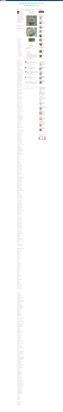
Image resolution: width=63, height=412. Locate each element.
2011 (18, 42)
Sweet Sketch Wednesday (20, 210)
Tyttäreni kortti (19, 225)
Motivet (18, 271)
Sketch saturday (19, 200)
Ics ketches (18, 110)
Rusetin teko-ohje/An (19, 353)
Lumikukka (18, 333)
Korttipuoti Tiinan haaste (20, 130)
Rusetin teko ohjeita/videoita (20, 352)
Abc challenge (18, 64)
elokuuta (19, 48)
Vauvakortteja (18, 232)
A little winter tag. (43, 68)
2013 (18, 40)
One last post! (43, 128)
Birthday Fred (43, 124)
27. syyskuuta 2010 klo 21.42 (30, 79)
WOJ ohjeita (18, 394)
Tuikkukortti (18, 223)
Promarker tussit (19, 184)
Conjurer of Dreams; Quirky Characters (44, 27)
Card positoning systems (20, 85)
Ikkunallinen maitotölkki (20, 308)
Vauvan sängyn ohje (19, 382)
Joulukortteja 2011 (19, 117)
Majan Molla (40, 54)
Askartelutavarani (19, 78)
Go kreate (18, 261)
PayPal (18, 175)
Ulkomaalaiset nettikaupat (20, 228)
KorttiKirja (18, 129)
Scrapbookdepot (19, 278)
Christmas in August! (43, 77)
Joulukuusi (18, 310)
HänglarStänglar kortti (20, 106)
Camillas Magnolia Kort (42, 67)
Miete (17, 156)
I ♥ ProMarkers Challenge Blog (42, 98)
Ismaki (18, 112)
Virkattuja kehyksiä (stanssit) (20, 385)
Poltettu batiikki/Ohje (19, 346)
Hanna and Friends (19, 102)
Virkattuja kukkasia (19, 238)
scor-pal (18, 194)
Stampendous (18, 282)
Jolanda (27, 66)
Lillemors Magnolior (41, 76)
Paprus (18, 277)
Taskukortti (18, 213)
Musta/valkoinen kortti (20, 159)
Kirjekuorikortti (19, 313)
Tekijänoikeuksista (19, 214)
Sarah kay (18, 193)
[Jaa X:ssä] (28, 47)
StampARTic (18, 206)
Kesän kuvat (43, 55)
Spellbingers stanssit (19, 363)
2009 (18, 57)
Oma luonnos (18, 164)
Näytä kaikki (45, 132)
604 (42, 107)
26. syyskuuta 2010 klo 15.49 (30, 64)
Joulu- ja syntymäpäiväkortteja (20, 115)
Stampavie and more (19, 207)
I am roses (18, 108)
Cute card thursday (19, 89)
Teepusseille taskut (19, 374)
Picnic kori (18, 344)
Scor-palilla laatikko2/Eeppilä (20, 357)
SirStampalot (18, 281)
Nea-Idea (18, 161)
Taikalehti (18, 211)
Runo (17, 191)
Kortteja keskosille (19, 126)
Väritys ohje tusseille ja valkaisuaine (20, 388)
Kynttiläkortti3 (19, 329)
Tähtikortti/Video (19, 379)
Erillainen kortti (19, 303)
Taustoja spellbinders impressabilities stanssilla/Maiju (19, 373)
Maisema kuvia (19, 152)
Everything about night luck (42, 48)
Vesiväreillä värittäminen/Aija (20, 383)
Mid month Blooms (43, 103)
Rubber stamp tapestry (20, 190)
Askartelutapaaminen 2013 (20, 72)
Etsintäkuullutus (19, 96)
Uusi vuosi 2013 (19, 231)
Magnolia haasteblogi (19, 149)
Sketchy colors (19, 201)
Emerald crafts (19, 257)
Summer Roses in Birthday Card (43, 31)
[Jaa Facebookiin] (29, 47)
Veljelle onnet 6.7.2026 (43, 44)
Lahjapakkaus (18, 330)
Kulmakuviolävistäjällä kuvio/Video (19, 327)
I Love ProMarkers (19, 109)
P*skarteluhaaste (32, 48)
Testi (17, 216)
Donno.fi (18, 256)
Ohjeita (18, 163)
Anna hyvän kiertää (19, 65)
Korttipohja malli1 (19, 319)
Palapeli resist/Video (19, 341)
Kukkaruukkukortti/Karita (20, 325)
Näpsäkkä (18, 273)
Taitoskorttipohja (19, 212)
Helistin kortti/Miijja (19, 305)
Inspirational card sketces (20, 111)
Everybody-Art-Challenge (42, 107)
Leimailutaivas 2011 (19, 140)
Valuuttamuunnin (19, 398)
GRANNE (40, 25)
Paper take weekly (19, 170)
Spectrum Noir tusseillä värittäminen (20, 362)
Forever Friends (19, 98)
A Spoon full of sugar (19, 63)
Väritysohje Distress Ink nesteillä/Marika (20, 391)
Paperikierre (18, 171)
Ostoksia (18, 167)
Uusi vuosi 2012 (19, 230)
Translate (22, 28)
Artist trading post (19, 250)
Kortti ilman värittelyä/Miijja (20, 318)
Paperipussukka (19, 173)
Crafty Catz (40, 117)
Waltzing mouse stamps (20, 287)
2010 (18, 43)
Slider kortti (18, 360)
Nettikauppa (18, 162)
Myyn (17, 160)
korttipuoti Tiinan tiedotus (20, 131)
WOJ (17, 242)
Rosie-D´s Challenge (19, 189)
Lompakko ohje (19, 332)
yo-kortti (18, 243)
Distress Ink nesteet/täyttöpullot (19, 93)
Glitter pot (18, 260)
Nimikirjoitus (18, 337)
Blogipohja (18, 84)
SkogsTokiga (18, 202)
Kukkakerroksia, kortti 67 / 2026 (43, 36)
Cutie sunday (18, 90)
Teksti (17, 215)
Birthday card (43, 39)
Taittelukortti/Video (19, 369)
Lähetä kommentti (27, 85)
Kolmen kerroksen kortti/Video (19, 316)
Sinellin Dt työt (19, 196)
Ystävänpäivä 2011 (19, 244)
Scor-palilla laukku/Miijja (20, 358)
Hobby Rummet (19, 263)
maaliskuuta (19, 53)
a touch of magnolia (41, 80)
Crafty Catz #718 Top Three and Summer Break (43, 119)
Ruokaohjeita (18, 192)
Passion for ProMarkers (20, 174)
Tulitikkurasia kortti (19, 377)
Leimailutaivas (19, 138)
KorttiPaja (18, 267)
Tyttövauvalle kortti (19, 226)
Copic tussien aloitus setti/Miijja (19, 296)
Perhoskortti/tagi (19, 180)
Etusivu (31, 87)
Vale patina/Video (19, 380)
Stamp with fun (19, 205)
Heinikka (18, 262)
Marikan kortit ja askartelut (31, 4)
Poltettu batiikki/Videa (19, 347)
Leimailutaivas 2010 (19, 139)
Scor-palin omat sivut (19, 359)
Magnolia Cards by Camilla (41, 62)
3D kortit (18, 62)
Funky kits (18, 259)
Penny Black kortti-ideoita (20, 343)
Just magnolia (18, 120)
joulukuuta (19, 44)
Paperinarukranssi (19, 172)
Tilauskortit (18, 220)
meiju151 (27, 76)
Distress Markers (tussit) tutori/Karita (20, 302)
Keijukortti (18, 122)
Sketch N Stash (19, 199)
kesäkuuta (19, 50)
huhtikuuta (19, 52)
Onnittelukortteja (19, 166)
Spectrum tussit (19, 203)
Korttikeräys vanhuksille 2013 (20, 127)
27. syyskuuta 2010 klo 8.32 (30, 74)
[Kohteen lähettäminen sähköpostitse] (27, 47)
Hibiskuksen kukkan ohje (20, 306)
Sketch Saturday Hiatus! (42, 122)
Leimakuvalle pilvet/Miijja (20, 331)
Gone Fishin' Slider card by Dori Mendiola (43, 23)
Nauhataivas (18, 272)
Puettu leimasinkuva (19, 185)
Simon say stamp (19, 279)
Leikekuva (18, 137)
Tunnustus (18, 224)
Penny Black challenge (19, 178)
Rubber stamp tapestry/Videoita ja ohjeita (20, 351)
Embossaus (18, 95)
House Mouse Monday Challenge (42, 92)
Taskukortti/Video (19, 371)
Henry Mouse (18, 103)
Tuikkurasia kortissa (19, 376)
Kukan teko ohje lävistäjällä (20, 323)
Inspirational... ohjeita (19, 309)
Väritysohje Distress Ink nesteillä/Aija (20, 389)
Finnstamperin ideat (19, 304)
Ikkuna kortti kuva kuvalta (20, 307)
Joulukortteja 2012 (19, 118)
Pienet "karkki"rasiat (19, 345)
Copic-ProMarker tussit (20, 297)
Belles (17, 252)
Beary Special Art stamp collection (43, 64)
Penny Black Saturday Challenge (42, 111)
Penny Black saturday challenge (19, 179)
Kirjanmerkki (18, 123)
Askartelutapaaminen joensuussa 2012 (19, 76)
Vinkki (18, 236)
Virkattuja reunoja (19, 239)
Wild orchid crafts (19, 288)
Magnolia (18, 146)
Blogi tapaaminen (19, 83)
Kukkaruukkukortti (19, 135)
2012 (18, 41)
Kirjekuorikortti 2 (19, 314)
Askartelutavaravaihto (19, 79)
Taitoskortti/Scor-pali (19, 366)
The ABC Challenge (19, 217)
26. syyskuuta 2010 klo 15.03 (30, 59)
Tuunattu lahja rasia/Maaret (20, 378)
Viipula (27, 70)
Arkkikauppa (18, 66)
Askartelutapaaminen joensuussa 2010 (19, 74)
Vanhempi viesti (36, 87)
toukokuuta (19, 51)
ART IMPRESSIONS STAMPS (41, 21)
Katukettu (27, 52)
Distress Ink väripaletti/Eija (20, 301)
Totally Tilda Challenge (19, 222)
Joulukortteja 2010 (19, 116)
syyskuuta (19, 47)
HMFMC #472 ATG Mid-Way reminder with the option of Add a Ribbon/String (42, 95)
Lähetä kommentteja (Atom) (29, 88)
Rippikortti (18, 187)
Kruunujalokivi (18, 269)
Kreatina (18, 268)
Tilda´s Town (18, 221)
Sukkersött (18, 209)
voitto (17, 240)
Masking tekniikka (19, 153)
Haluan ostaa (18, 101)
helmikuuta (19, 54)
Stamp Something (19, 204)
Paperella (18, 274)
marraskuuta (19, 45)
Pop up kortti (18, 182)
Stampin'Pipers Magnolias (41, 72)
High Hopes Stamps (41, 123)
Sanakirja (18, 399)
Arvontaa (18, 67)
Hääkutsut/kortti (19, 107)
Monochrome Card (43, 73)
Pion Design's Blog (41, 47)
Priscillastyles (18, 183)
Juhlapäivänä (43, 17)
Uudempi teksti (27, 87)
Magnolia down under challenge (19, 148)
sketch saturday (41, 121)
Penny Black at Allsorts (20, 177)
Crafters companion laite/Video (19, 299)
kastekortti (18, 121)
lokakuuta (19, 46)
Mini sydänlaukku (19, 336)
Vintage (18, 237)
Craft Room (18, 255)
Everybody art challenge (20, 97)
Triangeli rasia (18, 375)
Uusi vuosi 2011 (19, 229)
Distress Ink (18, 91)
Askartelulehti (18, 69)
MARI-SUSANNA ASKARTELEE (41, 16)
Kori (17, 317)
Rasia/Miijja (18, 349)
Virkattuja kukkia (19, 386)
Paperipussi (18, 342)
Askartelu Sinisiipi (19, 251)
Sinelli (17, 280)
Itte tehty (40, 34)
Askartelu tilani (19, 68)
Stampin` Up (18, 283)
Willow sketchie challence (20, 241)
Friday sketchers (19, 99)
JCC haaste (18, 114)
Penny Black (18, 176)
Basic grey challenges (19, 80)
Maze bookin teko (19, 335)
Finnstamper (18, 258)
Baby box (18, 293)
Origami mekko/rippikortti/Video (20, 340)
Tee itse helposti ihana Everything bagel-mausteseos (43, 52)
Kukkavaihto (18, 136)
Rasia (17, 186)
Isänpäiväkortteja (19, 113)
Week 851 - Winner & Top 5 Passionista (44, 89)
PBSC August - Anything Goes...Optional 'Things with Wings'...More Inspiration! (42, 114)
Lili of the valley (19, 270)
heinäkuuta (19, 49)
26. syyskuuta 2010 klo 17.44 (30, 68)
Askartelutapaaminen (19, 70)
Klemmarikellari (19, 266)
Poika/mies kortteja (19, 181)
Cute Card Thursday (41, 128)
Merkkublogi (40, 38)
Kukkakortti (18, 134)
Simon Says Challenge (19, 195)
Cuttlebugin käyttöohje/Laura (20, 300)
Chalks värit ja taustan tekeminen (20, 294)
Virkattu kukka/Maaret (20, 384)
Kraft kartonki (19, 133)
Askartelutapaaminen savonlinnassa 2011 (19, 77)
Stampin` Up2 (19, 284)
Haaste (18, 100)
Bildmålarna (18, 81)
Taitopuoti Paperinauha (20, 285)
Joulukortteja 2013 (19, 119)
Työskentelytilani (19, 227)
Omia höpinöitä (19, 165)
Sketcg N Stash (19, 197)
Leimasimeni (18, 141)
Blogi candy (18, 82)
